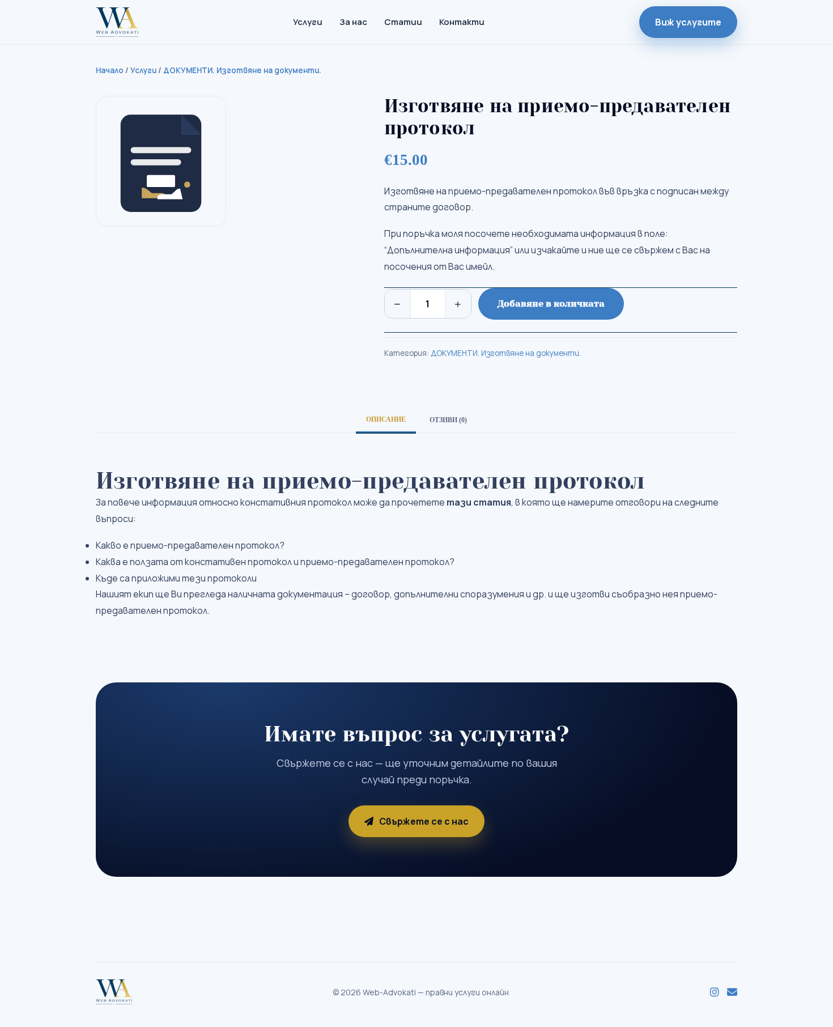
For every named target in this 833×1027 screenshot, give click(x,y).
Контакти (461, 22)
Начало (110, 70)
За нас (353, 22)
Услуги (307, 22)
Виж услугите (688, 22)
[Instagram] (714, 992)
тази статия (479, 502)
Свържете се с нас (424, 821)
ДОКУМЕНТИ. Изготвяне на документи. (242, 70)
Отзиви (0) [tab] (448, 420)
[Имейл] (732, 992)
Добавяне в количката (551, 303)
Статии (403, 22)
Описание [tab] (386, 419)
